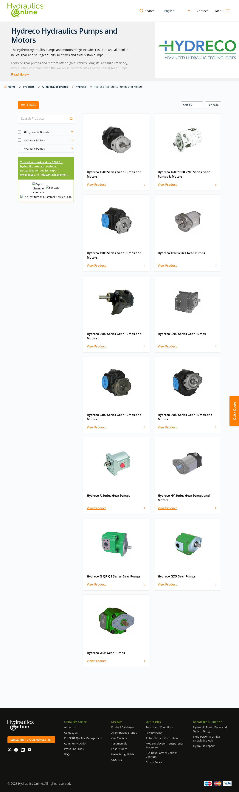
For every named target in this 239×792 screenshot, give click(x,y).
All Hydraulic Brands (55, 86)
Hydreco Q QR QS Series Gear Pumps (114, 576)
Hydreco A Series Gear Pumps (108, 496)
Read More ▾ (20, 74)
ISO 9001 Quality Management (83, 738)
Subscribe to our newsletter (31, 740)
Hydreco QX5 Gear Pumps (177, 576)
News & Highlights (122, 754)
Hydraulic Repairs (204, 746)
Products (29, 86)
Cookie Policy (154, 762)
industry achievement (54, 174)
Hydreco (80, 86)
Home (11, 86)
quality (44, 170)
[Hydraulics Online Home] (25, 11)
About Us (70, 727)
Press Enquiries (74, 749)
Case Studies (119, 749)
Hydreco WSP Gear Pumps (106, 653)
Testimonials (119, 743)
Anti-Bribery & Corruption (162, 738)
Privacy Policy (154, 732)
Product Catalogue (122, 727)
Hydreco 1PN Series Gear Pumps (181, 253)
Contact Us (71, 732)
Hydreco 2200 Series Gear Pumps (182, 334)
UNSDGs (116, 760)
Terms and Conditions (159, 727)
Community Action (75, 743)
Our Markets (119, 738)
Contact (202, 11)
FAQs (67, 754)
